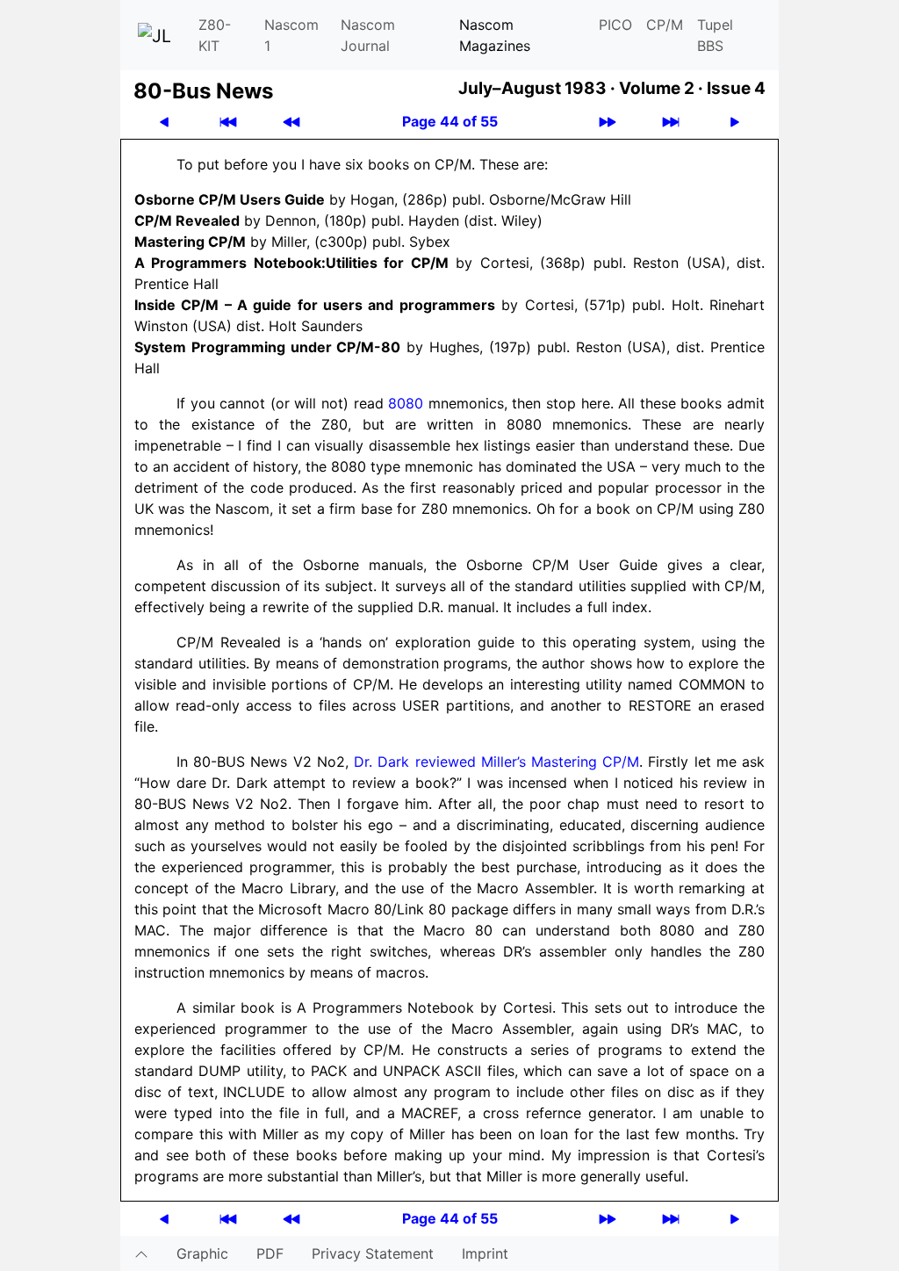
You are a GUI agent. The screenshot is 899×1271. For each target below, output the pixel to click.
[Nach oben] (141, 1253)
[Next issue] (607, 122)
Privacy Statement (373, 1253)
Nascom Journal (368, 35)
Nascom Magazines (494, 35)
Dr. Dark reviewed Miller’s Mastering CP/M (496, 761)
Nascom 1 (291, 35)
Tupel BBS (715, 35)
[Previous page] (164, 122)
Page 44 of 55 (450, 121)
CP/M (664, 24)
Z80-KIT (214, 35)
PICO (615, 24)
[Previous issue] (291, 122)
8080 (405, 403)
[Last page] (671, 122)
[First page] (228, 122)
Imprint (485, 1253)
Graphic (202, 1253)
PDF (270, 1253)
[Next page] (735, 122)
